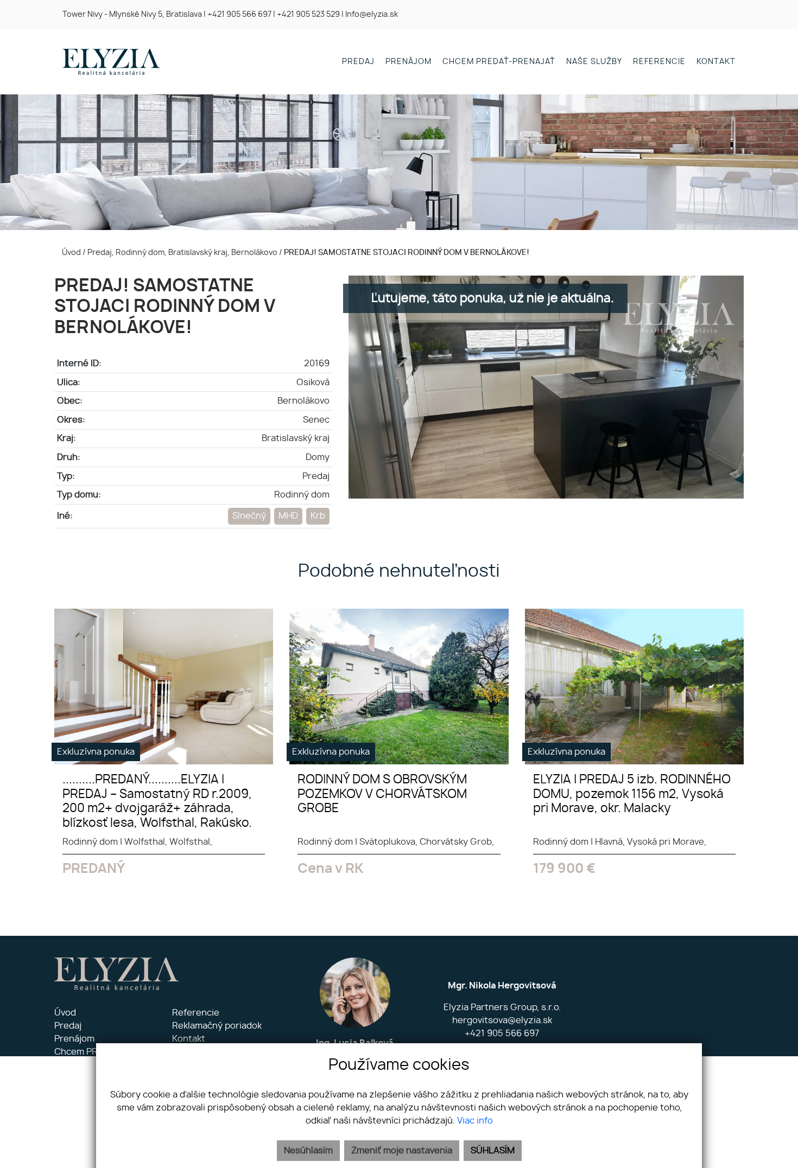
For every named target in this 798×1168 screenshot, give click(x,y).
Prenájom (74, 1039)
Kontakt (188, 1039)
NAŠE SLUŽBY (594, 62)
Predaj (67, 1026)
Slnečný (249, 516)
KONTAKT (716, 62)
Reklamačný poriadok (217, 1026)
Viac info (475, 1120)
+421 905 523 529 (308, 14)
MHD (288, 516)
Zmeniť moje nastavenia (401, 1150)
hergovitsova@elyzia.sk (502, 1020)
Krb (318, 516)
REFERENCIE (659, 62)
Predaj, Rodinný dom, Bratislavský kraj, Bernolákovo (183, 252)
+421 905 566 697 (239, 14)
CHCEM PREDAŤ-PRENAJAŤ (498, 62)
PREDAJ (358, 62)
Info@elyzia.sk (371, 14)
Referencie (195, 1013)
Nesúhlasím (308, 1150)
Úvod (70, 252)
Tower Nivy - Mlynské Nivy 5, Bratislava (132, 14)
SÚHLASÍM (493, 1150)
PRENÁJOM (408, 62)
